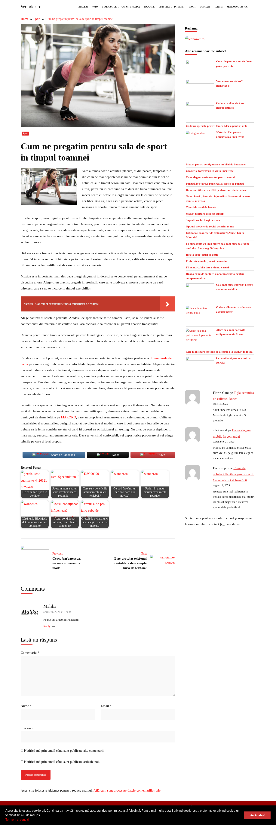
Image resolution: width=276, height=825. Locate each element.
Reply (47, 626)
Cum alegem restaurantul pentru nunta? (210, 177)
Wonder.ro (31, 6)
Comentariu (30, 653)
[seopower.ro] (194, 39)
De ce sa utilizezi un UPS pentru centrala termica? (216, 190)
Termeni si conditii (17, 819)
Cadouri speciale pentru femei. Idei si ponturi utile (216, 125)
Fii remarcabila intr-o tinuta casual (207, 267)
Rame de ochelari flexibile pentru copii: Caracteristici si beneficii (233, 474)
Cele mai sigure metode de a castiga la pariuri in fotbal (219, 351)
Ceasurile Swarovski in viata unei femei (210, 170)
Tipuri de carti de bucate (201, 207)
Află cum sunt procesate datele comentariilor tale (127, 790)
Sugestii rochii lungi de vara (203, 220)
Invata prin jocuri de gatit (202, 254)
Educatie (149, 7)
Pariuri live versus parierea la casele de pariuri (215, 183)
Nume (26, 706)
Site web (26, 728)
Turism (218, 7)
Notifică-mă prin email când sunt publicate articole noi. (62, 762)
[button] (30, 820)
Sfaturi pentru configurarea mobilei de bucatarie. (216, 164)
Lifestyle (164, 7)
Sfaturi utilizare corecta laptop (205, 213)
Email (106, 706)
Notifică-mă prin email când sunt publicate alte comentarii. (64, 750)
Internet (179, 7)
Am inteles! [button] (257, 815)
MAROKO (68, 417)
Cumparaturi (109, 7)
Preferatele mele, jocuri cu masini (206, 261)
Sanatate (205, 7)
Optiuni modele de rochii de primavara (210, 226)
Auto (95, 7)
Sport (192, 7)
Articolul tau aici (237, 7)
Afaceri (83, 7)
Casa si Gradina (130, 7)
